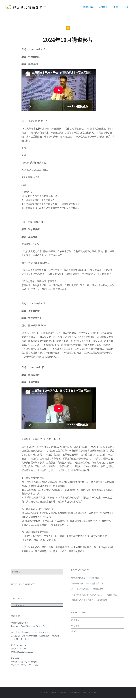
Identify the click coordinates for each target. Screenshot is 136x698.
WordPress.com (89, 692)
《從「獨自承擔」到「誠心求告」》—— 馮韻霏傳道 (94, 594)
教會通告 (75, 620)
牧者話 (74, 631)
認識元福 (88, 7)
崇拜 (115, 7)
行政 (126, 7)
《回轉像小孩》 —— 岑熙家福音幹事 (87, 583)
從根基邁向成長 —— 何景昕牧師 (85, 578)
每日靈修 (75, 626)
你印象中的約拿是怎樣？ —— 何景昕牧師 (89, 600)
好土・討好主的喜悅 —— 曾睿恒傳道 (87, 589)
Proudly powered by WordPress (53, 692)
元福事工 (103, 7)
